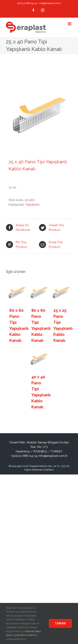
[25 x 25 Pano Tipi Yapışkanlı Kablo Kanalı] (61, 292)
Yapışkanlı (32, 204)
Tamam (60, 623)
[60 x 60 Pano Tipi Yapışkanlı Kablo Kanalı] (17, 292)
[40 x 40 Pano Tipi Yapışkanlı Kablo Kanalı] (39, 359)
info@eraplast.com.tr (50, 3)
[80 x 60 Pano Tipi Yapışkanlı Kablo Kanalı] (39, 292)
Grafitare (49, 469)
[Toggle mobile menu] (70, 24)
